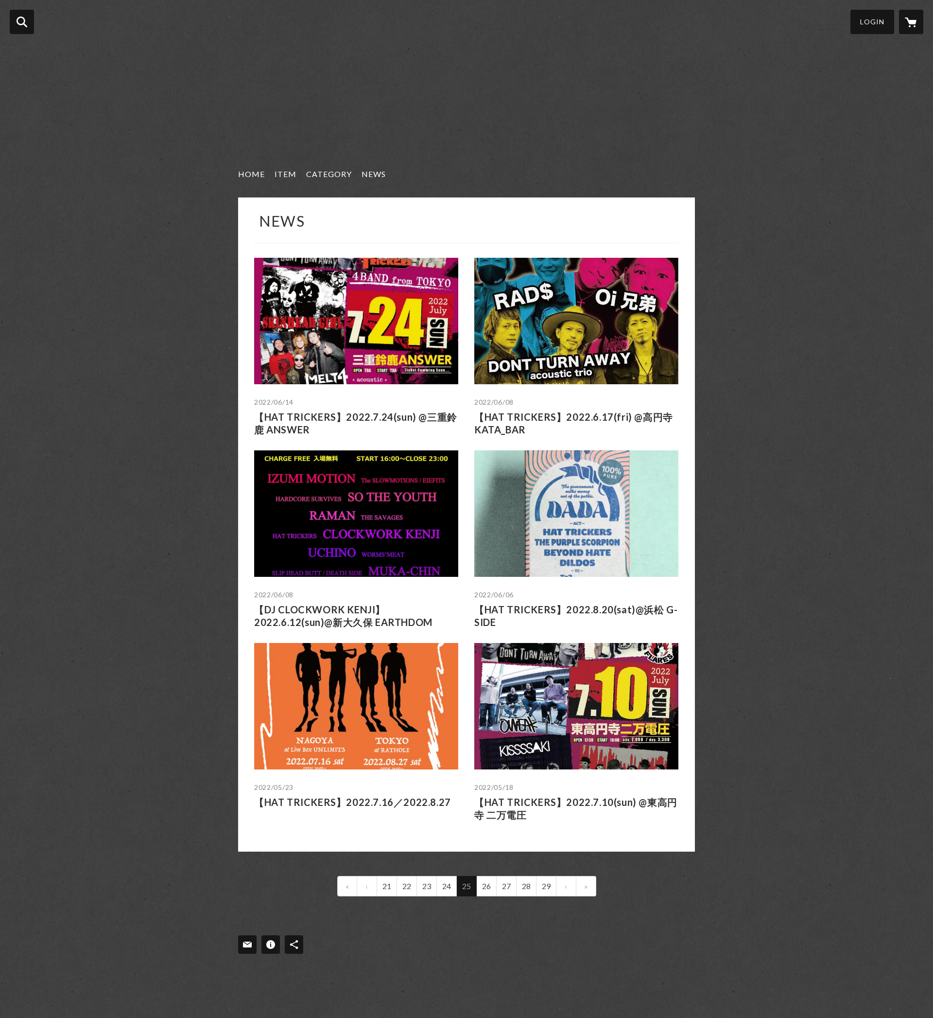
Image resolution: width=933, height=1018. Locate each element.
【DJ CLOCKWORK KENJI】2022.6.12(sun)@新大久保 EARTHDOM (343, 616)
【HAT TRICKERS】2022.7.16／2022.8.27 (352, 802)
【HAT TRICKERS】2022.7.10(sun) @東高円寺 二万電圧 (575, 808)
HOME (251, 174)
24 (446, 886)
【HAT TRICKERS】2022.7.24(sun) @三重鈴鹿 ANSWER (355, 423)
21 (386, 886)
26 (486, 886)
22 (406, 886)
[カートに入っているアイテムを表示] (911, 22)
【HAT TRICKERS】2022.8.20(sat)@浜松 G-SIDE (575, 616)
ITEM (285, 174)
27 (506, 886)
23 (426, 886)
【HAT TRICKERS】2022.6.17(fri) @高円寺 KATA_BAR (573, 423)
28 (526, 886)
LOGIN (872, 22)
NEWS (374, 174)
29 (546, 886)
